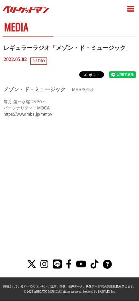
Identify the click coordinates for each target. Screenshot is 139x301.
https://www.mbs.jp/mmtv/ (28, 114)
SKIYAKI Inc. (106, 291)
